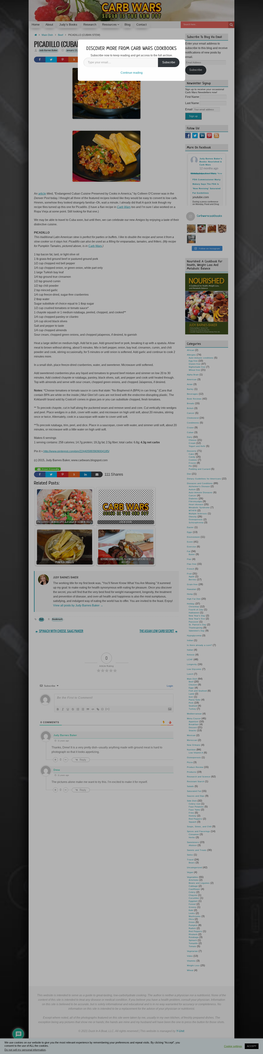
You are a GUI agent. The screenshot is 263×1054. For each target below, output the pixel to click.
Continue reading (132, 72)
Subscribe (168, 62)
